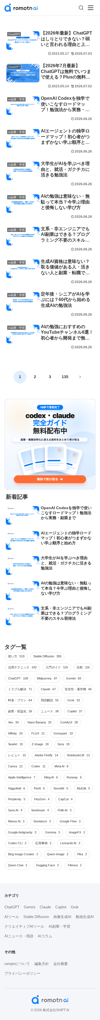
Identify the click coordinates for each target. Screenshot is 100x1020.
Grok (75, 907)
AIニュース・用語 (18, 936)
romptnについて (17, 964)
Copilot (60, 907)
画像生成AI (62, 917)
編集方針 (41, 964)
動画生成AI (85, 917)
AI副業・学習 (59, 926)
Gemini (29, 907)
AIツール (11, 917)
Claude (45, 907)
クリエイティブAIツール (24, 926)
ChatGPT (11, 907)
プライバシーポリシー (22, 973)
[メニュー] (91, 8)
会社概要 (60, 964)
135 (65, 377)
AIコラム (45, 936)
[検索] (81, 7)
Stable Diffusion (36, 917)
